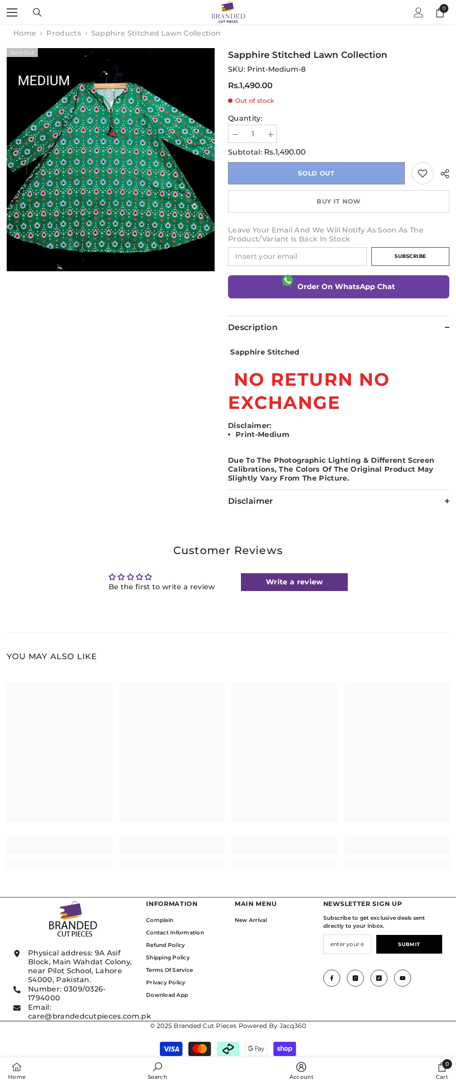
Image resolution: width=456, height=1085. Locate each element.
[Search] (37, 12)
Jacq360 (293, 1026)
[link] (422, 173)
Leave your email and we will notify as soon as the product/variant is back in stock (325, 234)
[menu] (12, 12)
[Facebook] (331, 978)
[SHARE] (441, 173)
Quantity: (245, 118)
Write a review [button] (294, 582)
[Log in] (418, 12)
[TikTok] (378, 978)
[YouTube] (402, 978)
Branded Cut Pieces (205, 1026)
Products (63, 33)
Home (24, 33)
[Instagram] (355, 978)
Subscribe (410, 256)
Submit (409, 944)
